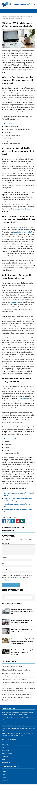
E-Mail (4, 563)
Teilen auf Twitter (9, 521)
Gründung (5, 744)
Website (4, 569)
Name (4, 558)
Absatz (22, 230)
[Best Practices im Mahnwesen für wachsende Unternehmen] (5, 623)
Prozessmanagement (16, 302)
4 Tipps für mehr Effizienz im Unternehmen (16, 670)
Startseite (4, 16)
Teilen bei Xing (22, 521)
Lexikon (4, 771)
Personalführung (9, 124)
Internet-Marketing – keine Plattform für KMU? (17, 694)
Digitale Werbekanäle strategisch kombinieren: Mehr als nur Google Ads (22, 611)
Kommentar (6, 543)
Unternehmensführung (26, 16)
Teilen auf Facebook (4, 521)
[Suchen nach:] (18, 597)
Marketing (7, 138)
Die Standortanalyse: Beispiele (12, 666)
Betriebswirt (29, 209)
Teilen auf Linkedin (13, 521)
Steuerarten (5, 750)
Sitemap (4, 774)
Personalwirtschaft (25, 232)
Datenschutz (5, 777)
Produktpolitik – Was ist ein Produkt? (14, 679)
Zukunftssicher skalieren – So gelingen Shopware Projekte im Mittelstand (22, 652)
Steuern (4, 747)
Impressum (5, 781)
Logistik (16, 232)
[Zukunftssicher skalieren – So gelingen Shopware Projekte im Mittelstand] (5, 653)
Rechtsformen (6, 762)
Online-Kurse (23, 398)
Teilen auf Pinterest (18, 521)
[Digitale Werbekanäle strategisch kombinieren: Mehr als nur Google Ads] (5, 612)
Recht (3, 759)
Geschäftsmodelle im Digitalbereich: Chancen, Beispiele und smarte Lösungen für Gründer (22, 641)
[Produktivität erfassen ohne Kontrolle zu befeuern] (5, 633)
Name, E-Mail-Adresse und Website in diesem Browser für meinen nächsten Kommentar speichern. (17, 577)
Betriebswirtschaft (14, 16)
